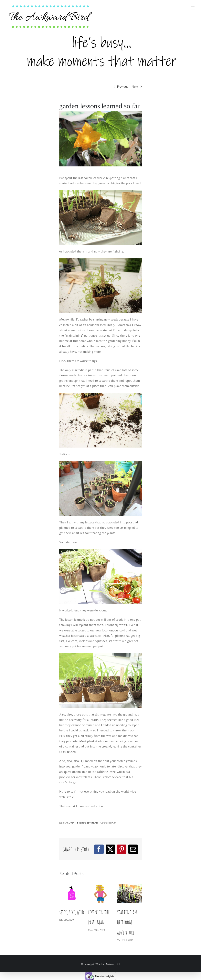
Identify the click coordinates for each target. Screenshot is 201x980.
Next (135, 86)
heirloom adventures (87, 822)
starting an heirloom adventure (127, 922)
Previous (122, 86)
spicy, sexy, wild (71, 912)
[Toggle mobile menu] (193, 8)
